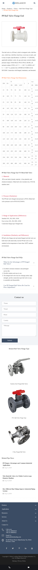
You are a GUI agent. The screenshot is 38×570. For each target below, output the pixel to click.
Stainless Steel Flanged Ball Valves (19, 384)
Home (3, 8)
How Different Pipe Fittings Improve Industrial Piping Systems (19, 490)
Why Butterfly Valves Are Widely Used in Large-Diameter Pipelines (17, 477)
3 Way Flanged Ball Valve (19, 452)
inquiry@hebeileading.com (13, 537)
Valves (15, 8)
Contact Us (5, 525)
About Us (4, 521)
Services (4, 517)
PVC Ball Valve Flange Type (19, 418)
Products (9, 8)
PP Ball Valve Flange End (11, 10)
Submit (9, 340)
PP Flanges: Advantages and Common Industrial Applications (17, 464)
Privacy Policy (22, 561)
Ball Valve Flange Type (26, 8)
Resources (5, 513)
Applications (5, 509)
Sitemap (14, 561)
